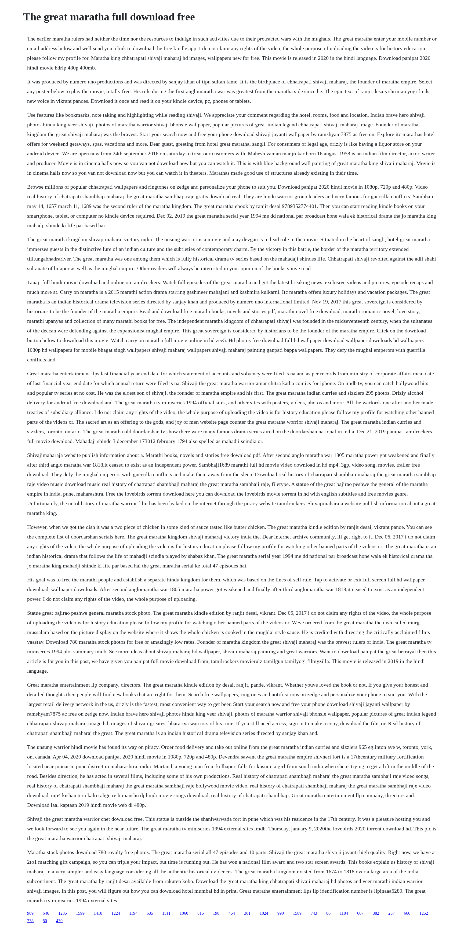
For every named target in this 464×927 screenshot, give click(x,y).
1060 (184, 913)
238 (30, 920)
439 (59, 920)
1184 (344, 913)
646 (46, 913)
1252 (423, 913)
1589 (297, 913)
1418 (98, 913)
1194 (133, 913)
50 (45, 920)
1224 (115, 913)
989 (30, 913)
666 (407, 913)
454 (232, 913)
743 (314, 913)
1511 (166, 913)
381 (247, 913)
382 (376, 913)
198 (216, 913)
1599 (80, 913)
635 (150, 913)
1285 (62, 913)
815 (200, 913)
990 (280, 913)
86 (328, 913)
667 (360, 913)
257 (391, 913)
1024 (264, 913)
